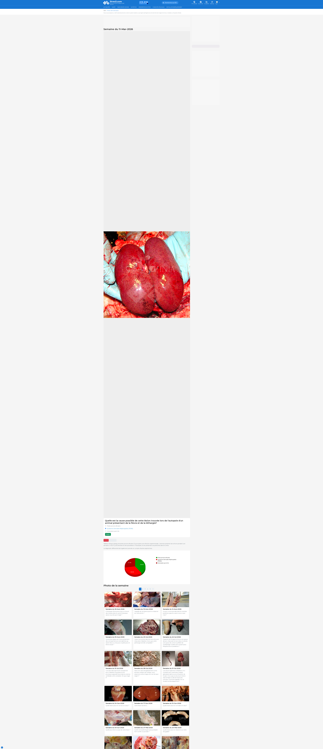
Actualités (106, 7)
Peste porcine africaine (113, 526)
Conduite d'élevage (158, 7)
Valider (108, 534)
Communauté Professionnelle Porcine (117, 4)
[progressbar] (106, 540)
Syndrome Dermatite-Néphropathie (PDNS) (120, 528)
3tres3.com (116, 2)
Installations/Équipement (174, 7)
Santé (113, 7)
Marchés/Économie (123, 7)
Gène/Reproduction (145, 7)
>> (153, 589)
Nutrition (134, 7)
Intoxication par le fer (113, 531)
